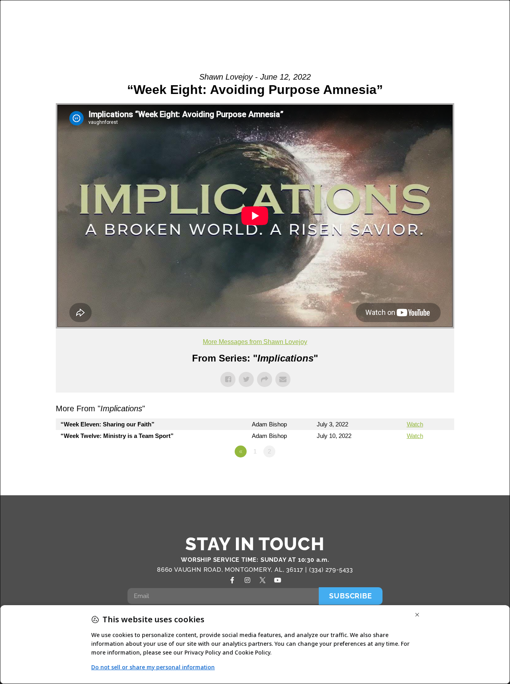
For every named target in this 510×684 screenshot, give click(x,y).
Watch (415, 424)
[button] (483, 25)
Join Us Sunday (393, 33)
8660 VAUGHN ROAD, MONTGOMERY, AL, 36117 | (233, 569)
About (165, 16)
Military (310, 16)
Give (451, 33)
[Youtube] (278, 580)
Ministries (256, 16)
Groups (212, 16)
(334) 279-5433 (331, 569)
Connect (353, 16)
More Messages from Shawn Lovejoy (255, 341)
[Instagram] (247, 580)
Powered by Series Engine (424, 473)
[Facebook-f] (232, 580)
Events (403, 16)
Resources (449, 16)
